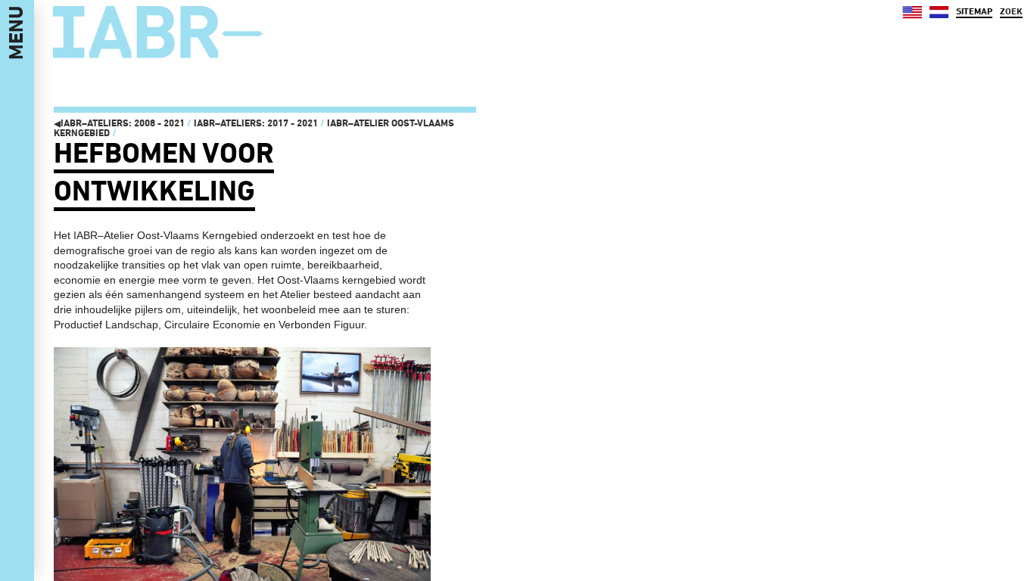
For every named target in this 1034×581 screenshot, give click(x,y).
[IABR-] (158, 32)
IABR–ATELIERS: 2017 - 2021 (256, 123)
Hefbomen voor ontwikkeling (164, 171)
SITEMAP (974, 11)
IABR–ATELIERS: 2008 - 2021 (119, 123)
